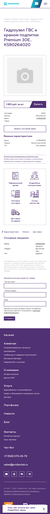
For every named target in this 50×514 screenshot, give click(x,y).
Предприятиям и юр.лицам (14, 362)
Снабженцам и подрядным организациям (20, 355)
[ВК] (21, 474)
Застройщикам (9, 351)
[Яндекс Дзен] (14, 474)
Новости (9, 413)
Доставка (7, 397)
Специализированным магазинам (17, 348)
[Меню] (45, 4)
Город (6, 300)
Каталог (9, 335)
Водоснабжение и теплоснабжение (18, 390)
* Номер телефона (10, 291)
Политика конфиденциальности (16, 491)
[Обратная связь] (36, 4)
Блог (7, 422)
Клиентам (10, 343)
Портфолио (11, 405)
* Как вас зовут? (9, 282)
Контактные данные (12, 436)
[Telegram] (29, 474)
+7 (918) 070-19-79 (15, 456)
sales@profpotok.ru (16, 464)
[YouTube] (6, 474)
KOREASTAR (41, 118)
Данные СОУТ (9, 378)
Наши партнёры (10, 440)
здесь (23, 510)
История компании (11, 374)
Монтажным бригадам (12, 358)
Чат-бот (9, 447)
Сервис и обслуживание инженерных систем (21, 393)
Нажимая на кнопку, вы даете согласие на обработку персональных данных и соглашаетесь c (22, 311)
